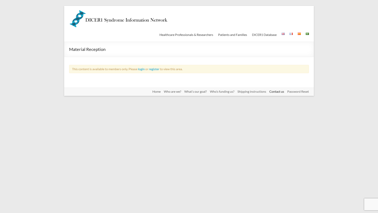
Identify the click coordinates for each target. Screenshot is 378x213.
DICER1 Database (264, 34)
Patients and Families (232, 34)
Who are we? (172, 91)
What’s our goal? (195, 91)
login (141, 69)
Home (156, 91)
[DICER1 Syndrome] (118, 11)
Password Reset (298, 91)
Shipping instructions (251, 91)
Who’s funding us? (222, 91)
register (154, 69)
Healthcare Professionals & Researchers (186, 34)
